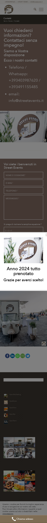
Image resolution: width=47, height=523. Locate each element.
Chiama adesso (24, 519)
